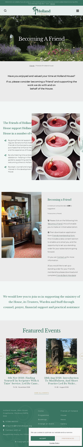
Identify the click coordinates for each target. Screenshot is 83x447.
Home (41, 411)
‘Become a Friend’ (55, 224)
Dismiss (52, 3)
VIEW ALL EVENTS (41, 393)
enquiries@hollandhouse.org (19, 426)
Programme (43, 415)
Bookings (42, 419)
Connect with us (13, 430)
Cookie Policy (54, 443)
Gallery (64, 424)
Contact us (61, 257)
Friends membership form (63, 236)
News (63, 419)
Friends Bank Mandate (66, 275)
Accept (42, 438)
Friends (31, 66)
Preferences (68, 438)
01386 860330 (12, 421)
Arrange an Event (46, 424)
